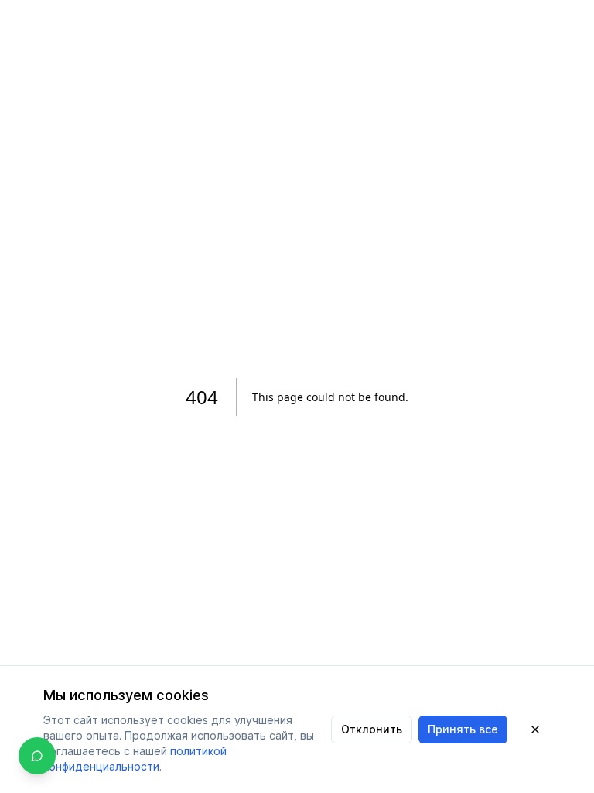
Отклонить (371, 729)
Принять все (463, 729)
